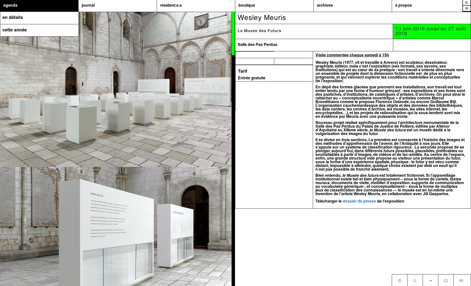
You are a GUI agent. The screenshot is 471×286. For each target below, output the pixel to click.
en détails (12, 18)
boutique (246, 5)
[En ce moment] (399, 279)
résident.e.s (171, 5)
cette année (14, 30)
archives (325, 5)
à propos (403, 5)
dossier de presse (359, 201)
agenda (10, 5)
